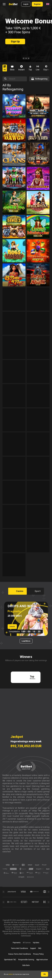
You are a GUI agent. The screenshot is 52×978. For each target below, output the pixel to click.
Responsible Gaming (26, 960)
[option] (5, 68)
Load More (26, 641)
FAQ (39, 948)
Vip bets (36, 943)
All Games (27, 943)
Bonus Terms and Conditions (19, 954)
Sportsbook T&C (10, 960)
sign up (15, 41)
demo (14, 112)
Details (12, 627)
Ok (44, 974)
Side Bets (26, 965)
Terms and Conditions (19, 948)
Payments (17, 943)
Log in (25, 4)
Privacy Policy (38, 954)
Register (37, 4)
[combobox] (47, 4)
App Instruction (42, 960)
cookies (10, 974)
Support (33, 948)
